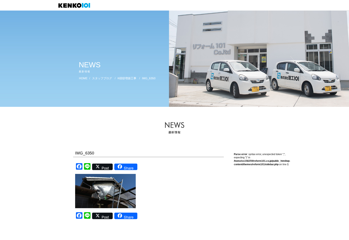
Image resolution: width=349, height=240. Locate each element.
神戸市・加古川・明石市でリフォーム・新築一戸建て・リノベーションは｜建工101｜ (76, 5)
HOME (83, 78)
